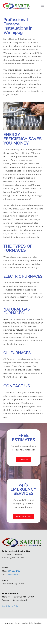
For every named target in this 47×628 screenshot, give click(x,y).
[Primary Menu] (43, 6)
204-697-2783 (14, 571)
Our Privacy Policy (10, 606)
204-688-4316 (13, 574)
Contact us (31, 399)
